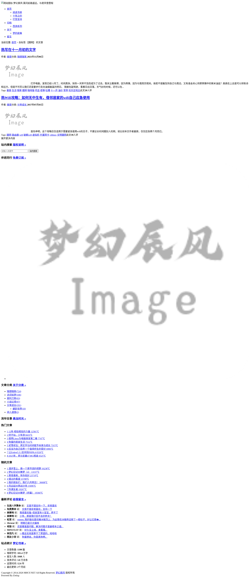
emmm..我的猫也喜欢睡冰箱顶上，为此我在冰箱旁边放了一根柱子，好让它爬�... (59, 519)
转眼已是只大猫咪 (30, 523)
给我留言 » (19, 499)
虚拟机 (35, 135)
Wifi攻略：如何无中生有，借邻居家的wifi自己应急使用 (45, 98)
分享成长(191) (14, 405)
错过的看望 (18, 479)
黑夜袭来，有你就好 (22, 475)
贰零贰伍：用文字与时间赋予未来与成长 (32, 445)
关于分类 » (19, 385)
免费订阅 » (19, 157)
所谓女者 (17, 489)
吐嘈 (47, 90)
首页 (9, 9)
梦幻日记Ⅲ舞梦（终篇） (25, 493)
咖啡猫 (30, 90)
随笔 (19, 90)
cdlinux (53, 135)
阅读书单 (17, 12)
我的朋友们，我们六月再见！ (27, 482)
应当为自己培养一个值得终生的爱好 (30, 449)
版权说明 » (19, 144)
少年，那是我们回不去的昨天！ (36, 516)
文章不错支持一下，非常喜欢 (42, 505)
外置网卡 (44, 135)
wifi (21, 135)
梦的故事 (17, 33)
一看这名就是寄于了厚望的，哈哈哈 (38, 533)
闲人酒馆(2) (13, 412)
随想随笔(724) (14, 391)
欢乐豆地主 (74, 90)
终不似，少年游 (19, 435)
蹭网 (24, 90)
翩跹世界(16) (19, 408)
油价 (60, 90)
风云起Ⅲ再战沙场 (21, 486)
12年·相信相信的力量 (23, 431)
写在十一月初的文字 (18, 50)
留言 (9, 36)
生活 (14, 90)
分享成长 (22, 104)
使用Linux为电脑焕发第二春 (26, 438)
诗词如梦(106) (14, 395)
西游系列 (17, 26)
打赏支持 (17, 19)
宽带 (65, 90)
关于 (9, 29)
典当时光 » (19, 418)
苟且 (37, 90)
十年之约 (17, 16)
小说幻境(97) (13, 402)
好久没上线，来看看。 (36, 530)
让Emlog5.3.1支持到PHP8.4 (25, 452)
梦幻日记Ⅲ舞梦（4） (23, 472)
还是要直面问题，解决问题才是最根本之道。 (40, 526)
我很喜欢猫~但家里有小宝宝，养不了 (39, 512)
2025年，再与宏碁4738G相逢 (26, 456)
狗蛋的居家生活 (19, 442)
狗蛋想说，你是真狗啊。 (34, 537)
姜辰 (9, 56)
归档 (9, 23)
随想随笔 (22, 56)
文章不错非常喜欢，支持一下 (37, 509)
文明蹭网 (61, 135)
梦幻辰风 (18, 3)
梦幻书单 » (19, 543)
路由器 (15, 135)
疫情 (42, 90)
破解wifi (28, 135)
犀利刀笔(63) (13, 398)
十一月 (54, 90)
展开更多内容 (8, 138)
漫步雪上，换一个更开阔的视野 (28, 468)
